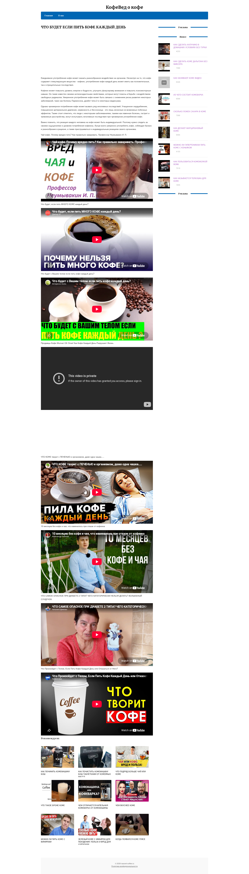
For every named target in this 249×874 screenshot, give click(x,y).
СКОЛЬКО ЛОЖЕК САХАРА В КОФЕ (189, 111)
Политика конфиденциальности (124, 866)
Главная (49, 15)
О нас (61, 15)
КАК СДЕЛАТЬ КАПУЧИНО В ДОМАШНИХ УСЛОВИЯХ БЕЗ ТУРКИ (190, 46)
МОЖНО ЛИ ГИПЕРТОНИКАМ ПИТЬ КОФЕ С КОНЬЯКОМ (189, 146)
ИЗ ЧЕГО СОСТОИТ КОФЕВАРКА (188, 94)
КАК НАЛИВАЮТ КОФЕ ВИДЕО (187, 78)
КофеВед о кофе (124, 7)
